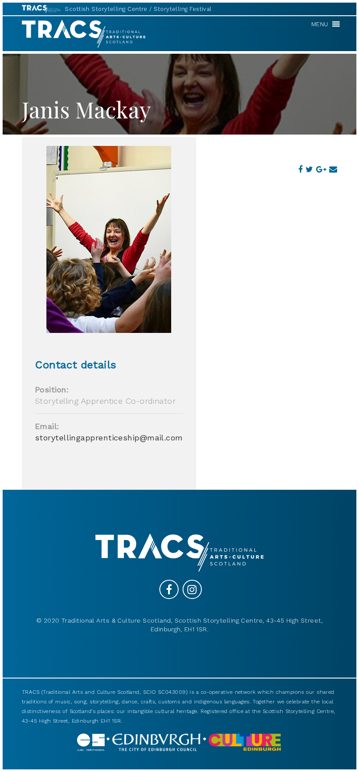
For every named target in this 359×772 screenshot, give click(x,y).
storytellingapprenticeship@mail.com (109, 437)
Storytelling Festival (182, 9)
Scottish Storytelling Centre (106, 9)
